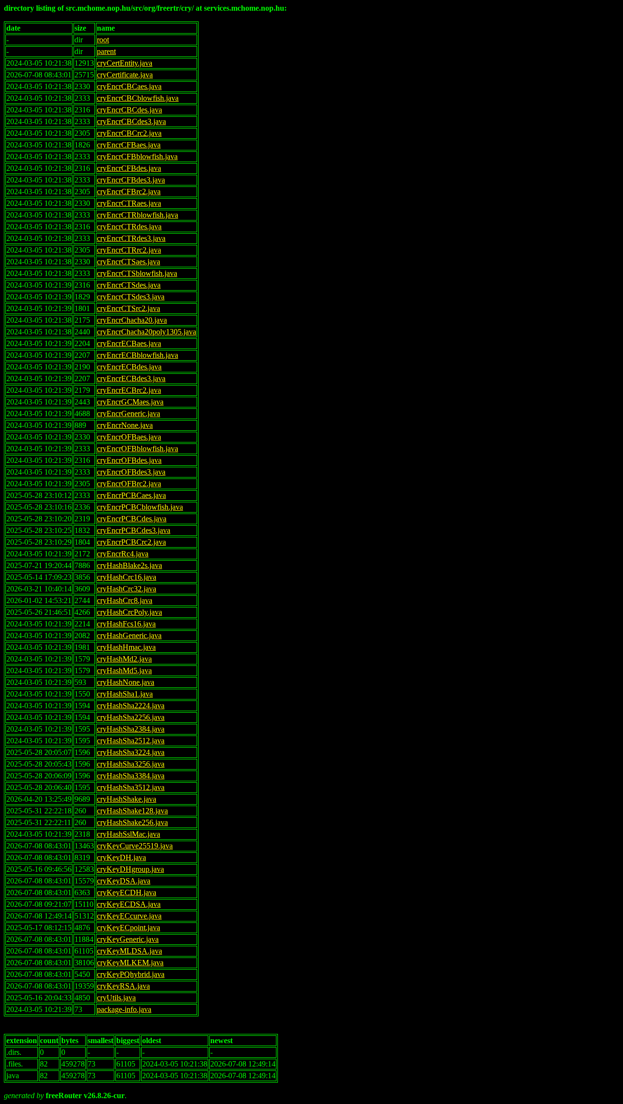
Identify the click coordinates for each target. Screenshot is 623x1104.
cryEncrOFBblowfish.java (137, 448)
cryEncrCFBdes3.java (131, 180)
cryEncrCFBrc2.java (129, 191)
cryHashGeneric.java (129, 635)
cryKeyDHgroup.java (130, 869)
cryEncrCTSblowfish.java (137, 273)
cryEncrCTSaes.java (128, 262)
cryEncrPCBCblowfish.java (140, 507)
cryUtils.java (116, 998)
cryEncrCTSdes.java (129, 285)
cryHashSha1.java (125, 694)
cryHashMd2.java (124, 659)
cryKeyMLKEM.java (130, 962)
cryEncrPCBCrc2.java (131, 542)
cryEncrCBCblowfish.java (138, 98)
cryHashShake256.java (132, 822)
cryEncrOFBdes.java (129, 460)
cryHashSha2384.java (131, 729)
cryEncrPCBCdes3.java (133, 530)
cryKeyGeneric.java (128, 939)
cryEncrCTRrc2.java (129, 250)
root (103, 40)
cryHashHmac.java (126, 647)
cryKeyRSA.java (123, 986)
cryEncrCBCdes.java (129, 110)
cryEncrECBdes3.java (131, 378)
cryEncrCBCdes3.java (131, 121)
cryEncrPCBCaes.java (131, 495)
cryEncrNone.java (125, 425)
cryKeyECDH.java (126, 892)
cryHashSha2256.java (131, 717)
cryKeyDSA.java (123, 881)
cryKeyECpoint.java (128, 927)
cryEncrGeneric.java (128, 413)
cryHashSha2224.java (131, 705)
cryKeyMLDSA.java (129, 951)
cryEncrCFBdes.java (129, 168)
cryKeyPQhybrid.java (131, 974)
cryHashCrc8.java (124, 600)
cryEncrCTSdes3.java (131, 297)
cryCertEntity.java (124, 63)
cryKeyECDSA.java (129, 904)
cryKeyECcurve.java (129, 916)
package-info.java (124, 1009)
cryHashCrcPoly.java (129, 612)
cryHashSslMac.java (128, 834)
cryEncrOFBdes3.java (131, 472)
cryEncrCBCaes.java (129, 86)
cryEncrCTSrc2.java (128, 308)
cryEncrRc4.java (122, 554)
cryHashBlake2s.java (129, 565)
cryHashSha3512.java (131, 787)
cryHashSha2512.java (131, 740)
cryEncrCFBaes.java (129, 145)
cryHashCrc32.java (126, 589)
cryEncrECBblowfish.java (137, 355)
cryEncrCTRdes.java (129, 226)
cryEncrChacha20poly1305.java (146, 332)
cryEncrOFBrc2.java (129, 483)
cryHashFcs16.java (126, 624)
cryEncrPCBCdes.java (131, 519)
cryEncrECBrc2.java (129, 390)
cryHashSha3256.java (131, 764)
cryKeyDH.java (121, 857)
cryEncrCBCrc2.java (129, 133)
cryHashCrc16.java (126, 577)
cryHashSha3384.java (131, 776)
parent (106, 51)
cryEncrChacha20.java (132, 320)
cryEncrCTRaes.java (129, 203)
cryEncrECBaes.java (129, 343)
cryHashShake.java (126, 799)
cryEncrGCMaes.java (130, 402)
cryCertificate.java (125, 75)
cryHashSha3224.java (131, 752)
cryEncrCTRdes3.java (131, 238)
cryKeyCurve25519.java (135, 846)
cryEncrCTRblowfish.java (137, 215)
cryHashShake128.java (132, 811)
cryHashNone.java (125, 682)
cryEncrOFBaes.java (129, 437)
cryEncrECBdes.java (129, 367)
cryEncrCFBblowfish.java (137, 156)
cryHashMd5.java (124, 670)
